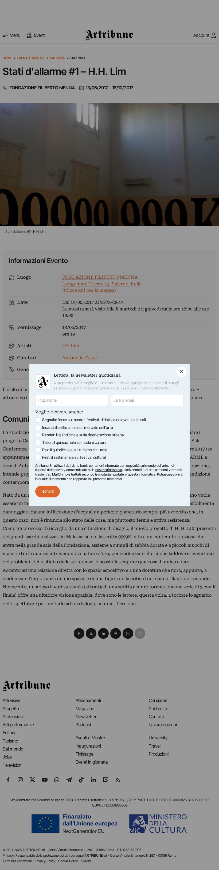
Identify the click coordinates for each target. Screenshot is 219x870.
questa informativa (141, 474)
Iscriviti (48, 491)
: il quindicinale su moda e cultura (74, 442)
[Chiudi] (182, 372)
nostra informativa (108, 470)
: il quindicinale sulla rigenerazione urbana (83, 435)
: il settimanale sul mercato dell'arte (77, 427)
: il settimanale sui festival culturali (74, 457)
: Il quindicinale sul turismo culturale (74, 450)
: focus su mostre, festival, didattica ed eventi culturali (94, 419)
